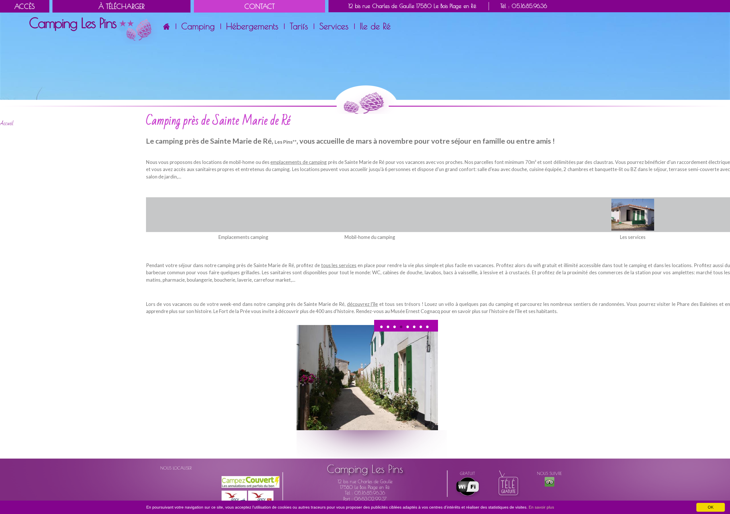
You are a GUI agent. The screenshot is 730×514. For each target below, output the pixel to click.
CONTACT (259, 6)
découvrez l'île (362, 304)
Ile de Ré (375, 26)
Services (333, 26)
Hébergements (252, 26)
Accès (24, 6)
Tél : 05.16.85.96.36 (523, 6)
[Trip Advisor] (549, 481)
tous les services (339, 265)
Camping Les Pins (365, 468)
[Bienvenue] (93, 29)
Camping (198, 26)
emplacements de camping (298, 162)
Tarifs (299, 26)
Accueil (6, 123)
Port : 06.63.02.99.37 (365, 498)
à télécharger (121, 6)
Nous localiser (176, 468)
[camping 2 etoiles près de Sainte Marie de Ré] (632, 214)
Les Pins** (286, 142)
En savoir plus (541, 507)
